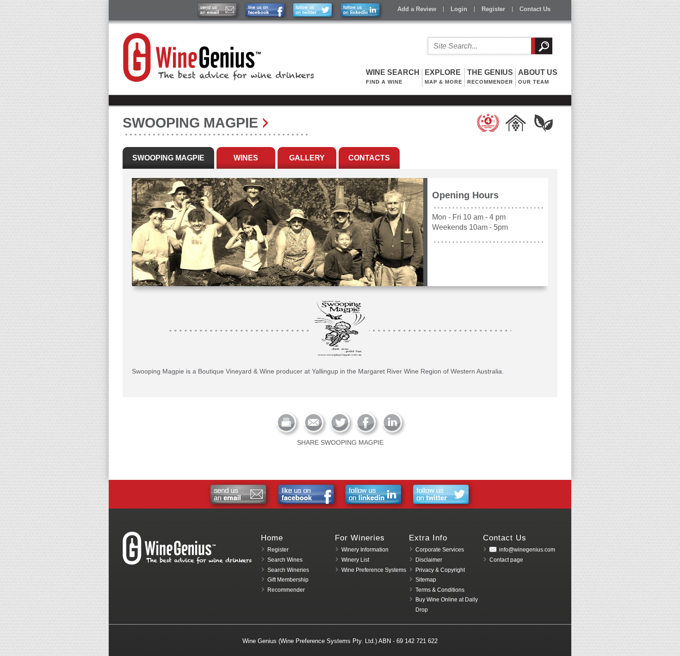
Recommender (286, 590)
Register (493, 9)
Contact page (506, 560)
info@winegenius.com (527, 549)
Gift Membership (288, 579)
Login (459, 9)
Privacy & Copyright (440, 570)
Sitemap (425, 579)
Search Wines (285, 560)
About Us (537, 76)
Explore (443, 76)
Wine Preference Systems (373, 570)
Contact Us (534, 9)
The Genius (490, 76)
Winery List (355, 560)
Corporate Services (439, 549)
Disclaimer (428, 560)
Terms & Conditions (439, 590)
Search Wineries (288, 570)
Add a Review (416, 9)
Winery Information (365, 549)
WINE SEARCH (393, 76)
